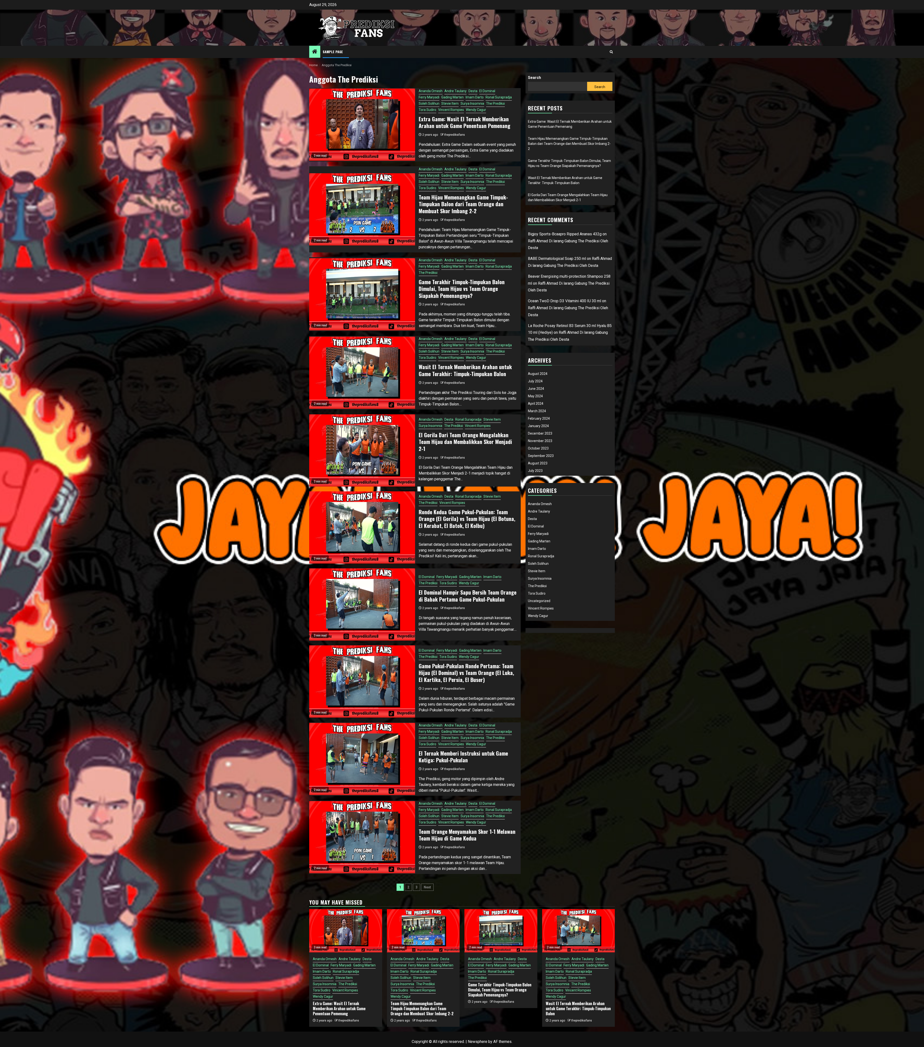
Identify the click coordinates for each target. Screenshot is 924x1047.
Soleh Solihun (429, 103)
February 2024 (539, 418)
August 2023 (537, 463)
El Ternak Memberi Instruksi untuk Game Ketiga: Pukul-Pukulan (463, 756)
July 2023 (535, 471)
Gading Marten (452, 97)
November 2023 (540, 441)
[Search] (611, 52)
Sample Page (333, 51)
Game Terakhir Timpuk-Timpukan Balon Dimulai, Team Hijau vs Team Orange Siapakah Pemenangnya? (462, 288)
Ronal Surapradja (499, 97)
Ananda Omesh (431, 91)
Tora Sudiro (427, 110)
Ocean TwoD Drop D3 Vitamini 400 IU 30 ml (564, 301)
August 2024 (537, 374)
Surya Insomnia (472, 103)
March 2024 (537, 411)
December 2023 (540, 433)
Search (534, 77)
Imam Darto (475, 97)
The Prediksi (495, 103)
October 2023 (538, 448)
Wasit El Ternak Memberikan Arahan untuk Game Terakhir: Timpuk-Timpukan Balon (465, 370)
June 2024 (536, 389)
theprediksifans (454, 134)
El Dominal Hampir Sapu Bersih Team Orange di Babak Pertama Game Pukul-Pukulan (467, 595)
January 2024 (538, 426)
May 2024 (535, 396)
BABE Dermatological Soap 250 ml (557, 258)
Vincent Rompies (451, 110)
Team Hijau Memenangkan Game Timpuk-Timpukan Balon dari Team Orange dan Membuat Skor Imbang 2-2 (463, 204)
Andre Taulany (455, 91)
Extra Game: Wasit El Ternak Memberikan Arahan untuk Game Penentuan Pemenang (464, 122)
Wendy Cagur (476, 110)
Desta (472, 91)
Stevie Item (450, 103)
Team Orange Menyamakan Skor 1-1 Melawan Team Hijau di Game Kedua (467, 835)
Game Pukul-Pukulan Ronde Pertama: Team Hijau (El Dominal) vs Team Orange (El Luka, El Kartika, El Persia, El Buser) (466, 672)
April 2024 (535, 403)
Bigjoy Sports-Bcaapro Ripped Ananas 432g (565, 234)
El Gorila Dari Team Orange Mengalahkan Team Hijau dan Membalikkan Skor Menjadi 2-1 (465, 441)
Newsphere (477, 1041)
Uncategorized (539, 601)
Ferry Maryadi (429, 97)
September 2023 (541, 456)
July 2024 (535, 381)
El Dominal (487, 91)
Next (427, 887)
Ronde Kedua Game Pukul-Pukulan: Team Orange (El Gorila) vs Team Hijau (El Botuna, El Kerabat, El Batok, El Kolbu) (467, 518)
